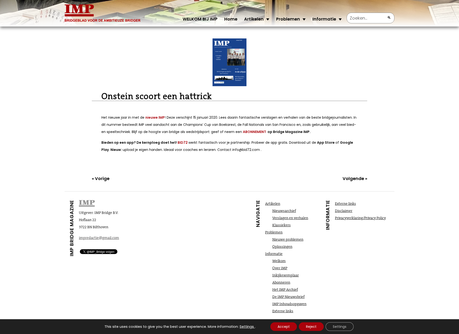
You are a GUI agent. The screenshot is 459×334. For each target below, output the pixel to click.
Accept (284, 326)
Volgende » (355, 178)
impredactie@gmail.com (99, 237)
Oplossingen (282, 246)
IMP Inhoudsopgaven (289, 304)
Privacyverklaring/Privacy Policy (360, 218)
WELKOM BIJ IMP (200, 19)
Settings (247, 326)
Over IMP (279, 268)
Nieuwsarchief (284, 210)
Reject (311, 326)
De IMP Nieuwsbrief (288, 296)
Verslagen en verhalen (290, 218)
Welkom (279, 261)
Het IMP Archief (285, 289)
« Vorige (100, 178)
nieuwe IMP (155, 117)
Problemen (288, 19)
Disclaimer (343, 210)
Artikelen (254, 19)
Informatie (324, 19)
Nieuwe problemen (287, 239)
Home (230, 19)
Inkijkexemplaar (285, 275)
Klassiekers (281, 225)
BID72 (183, 142)
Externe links (282, 311)
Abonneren (281, 282)
